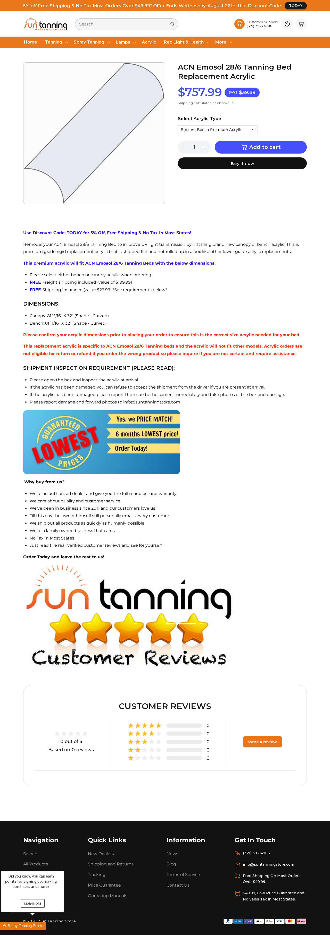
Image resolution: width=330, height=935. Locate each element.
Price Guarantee (104, 885)
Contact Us (178, 885)
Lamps (123, 42)
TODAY (295, 5)
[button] (55, 42)
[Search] (172, 24)
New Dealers (101, 853)
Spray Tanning (89, 42)
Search (30, 853)
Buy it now (242, 163)
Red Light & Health (184, 42)
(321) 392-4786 (256, 852)
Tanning (53, 42)
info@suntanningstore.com (268, 864)
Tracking (96, 874)
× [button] (62, 867)
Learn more (32, 903)
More (221, 42)
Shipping (185, 103)
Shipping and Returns (111, 864)
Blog (171, 864)
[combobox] (126, 24)
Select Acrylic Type (199, 118)
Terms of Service (183, 874)
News (172, 853)
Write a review (262, 741)
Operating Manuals (107, 895)
